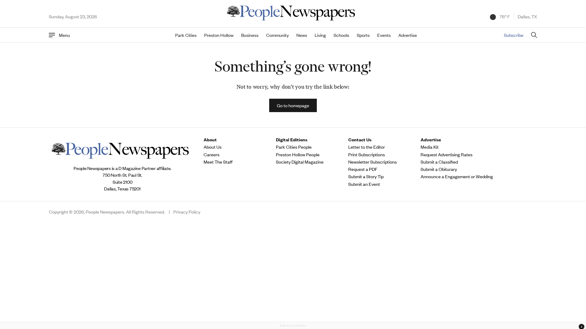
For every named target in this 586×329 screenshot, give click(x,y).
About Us (213, 147)
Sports (363, 35)
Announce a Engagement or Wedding (457, 176)
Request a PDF (362, 169)
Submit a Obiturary (439, 169)
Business (250, 35)
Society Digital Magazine (300, 161)
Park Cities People (294, 147)
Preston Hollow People (298, 154)
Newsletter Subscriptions (372, 161)
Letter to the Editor (366, 147)
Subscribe (513, 35)
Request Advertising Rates (446, 154)
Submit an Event (364, 184)
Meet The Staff (218, 161)
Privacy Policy (186, 211)
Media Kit (430, 147)
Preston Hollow (218, 35)
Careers (211, 154)
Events (384, 35)
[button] (293, 105)
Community (277, 35)
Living (320, 35)
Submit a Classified (439, 161)
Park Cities (186, 35)
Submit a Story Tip (366, 176)
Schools (341, 35)
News (301, 35)
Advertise (407, 35)
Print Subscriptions (366, 154)
